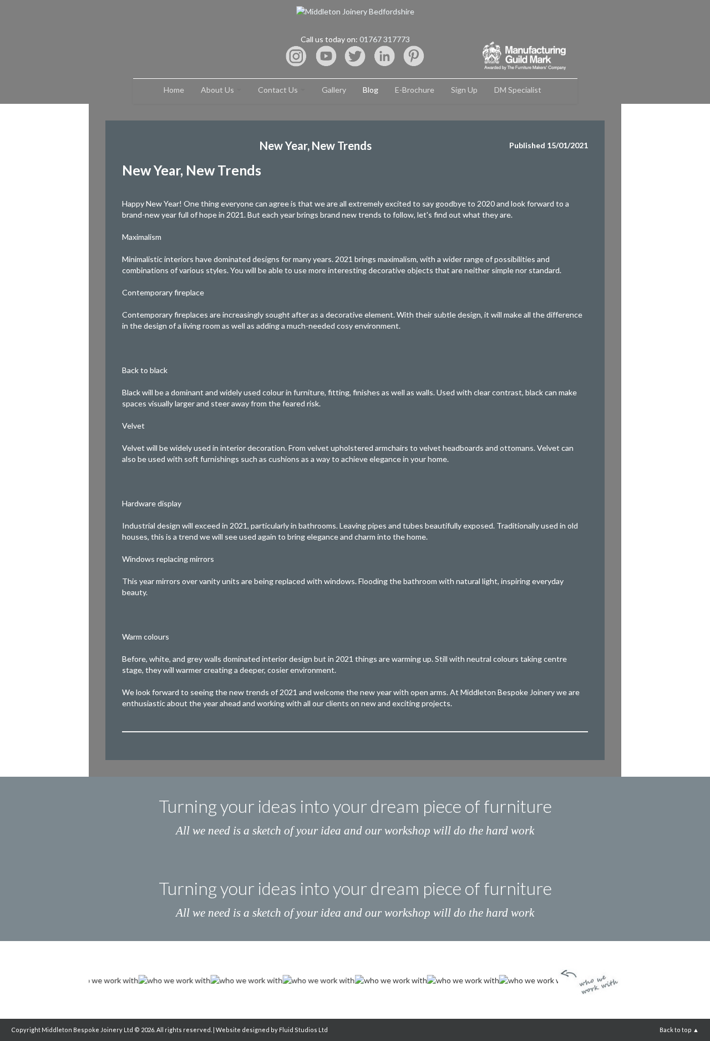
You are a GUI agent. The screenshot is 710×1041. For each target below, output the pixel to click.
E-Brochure (414, 89)
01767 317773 (384, 39)
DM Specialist (517, 89)
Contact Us (279, 89)
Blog (370, 89)
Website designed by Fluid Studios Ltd (272, 1029)
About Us (218, 89)
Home (174, 89)
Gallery (334, 89)
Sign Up (464, 89)
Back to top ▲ (679, 1029)
